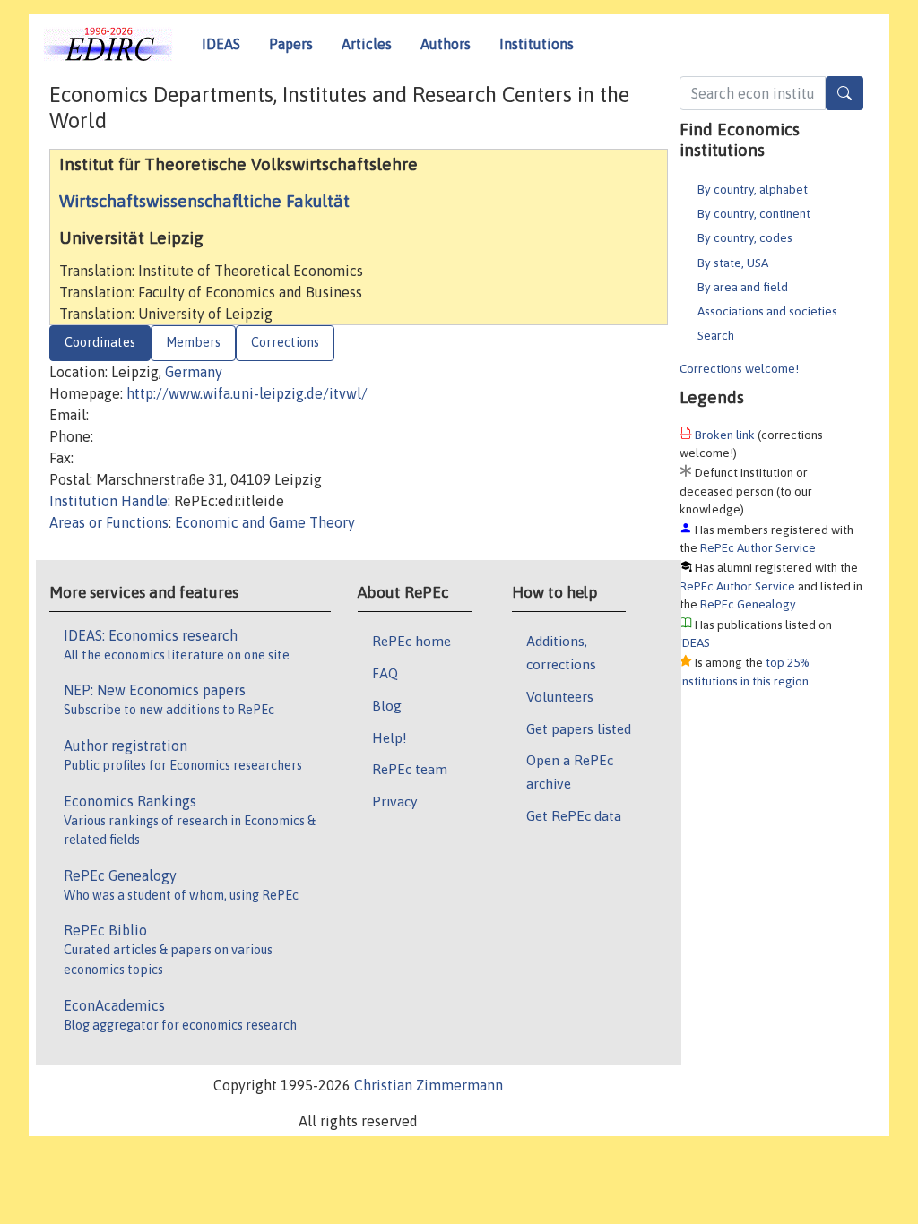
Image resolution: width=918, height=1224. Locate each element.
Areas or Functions (109, 522)
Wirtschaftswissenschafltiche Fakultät (204, 201)
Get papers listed (578, 728)
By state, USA (732, 262)
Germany (193, 372)
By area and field (742, 287)
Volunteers (559, 696)
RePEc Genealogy (748, 604)
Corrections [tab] (285, 342)
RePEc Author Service (758, 547)
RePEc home (411, 641)
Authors (445, 44)
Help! (389, 737)
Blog (387, 705)
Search (715, 335)
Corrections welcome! (739, 368)
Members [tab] (193, 342)
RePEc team (409, 769)
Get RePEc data (573, 815)
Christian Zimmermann (428, 1085)
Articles (367, 44)
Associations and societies (767, 311)
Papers (291, 44)
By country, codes (744, 237)
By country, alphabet (752, 189)
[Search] (844, 93)
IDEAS (221, 44)
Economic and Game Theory (265, 522)
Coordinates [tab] (100, 342)
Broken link (725, 434)
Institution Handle (108, 501)
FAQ (385, 673)
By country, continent (753, 213)
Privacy (394, 801)
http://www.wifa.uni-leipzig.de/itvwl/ (247, 393)
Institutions (536, 44)
